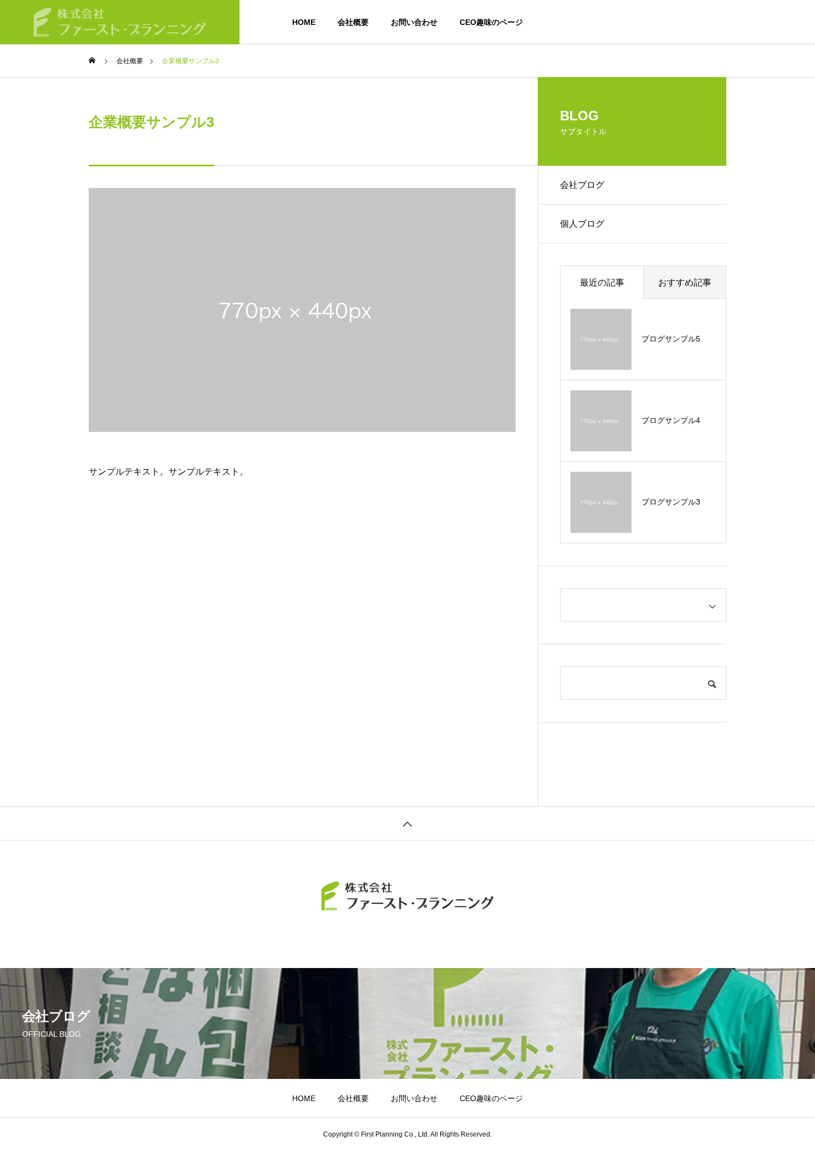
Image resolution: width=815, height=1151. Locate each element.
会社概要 (353, 22)
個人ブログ (582, 223)
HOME (303, 22)
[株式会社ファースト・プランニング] (120, 22)
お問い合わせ (414, 22)
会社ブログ (582, 185)
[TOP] (407, 823)
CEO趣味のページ (491, 22)
